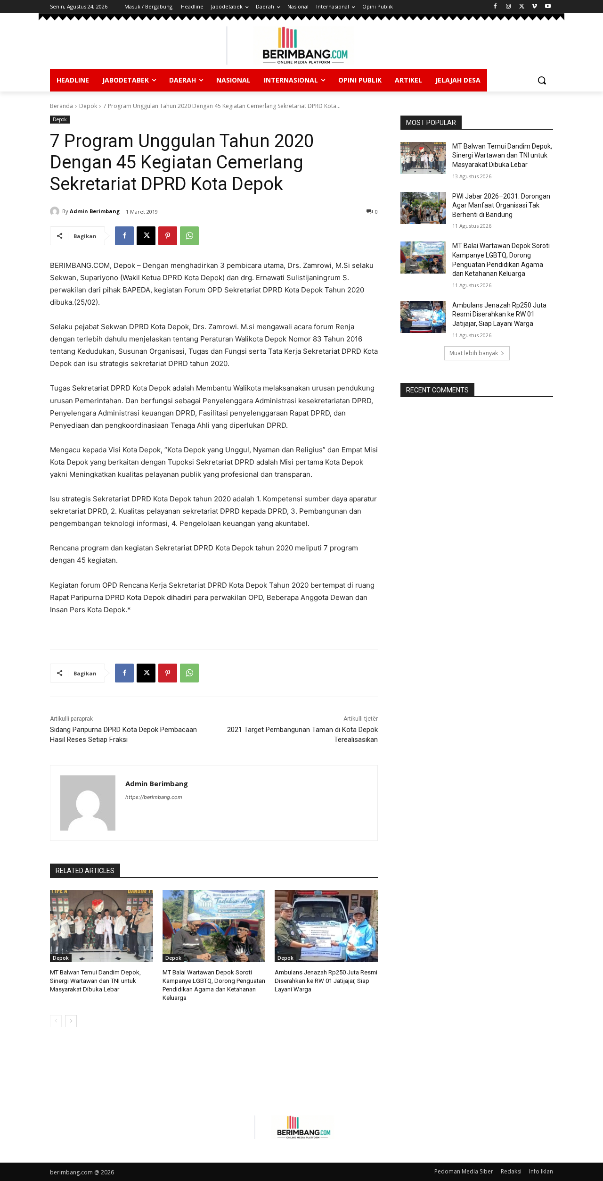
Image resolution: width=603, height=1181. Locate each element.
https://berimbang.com (153, 797)
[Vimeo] (534, 6)
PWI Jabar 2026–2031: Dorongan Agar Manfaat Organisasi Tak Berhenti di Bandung (501, 205)
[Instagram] (508, 6)
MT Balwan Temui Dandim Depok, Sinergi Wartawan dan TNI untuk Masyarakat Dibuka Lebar (95, 981)
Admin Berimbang (95, 211)
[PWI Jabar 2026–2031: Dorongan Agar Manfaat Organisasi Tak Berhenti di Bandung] (423, 208)
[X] (521, 6)
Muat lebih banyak (473, 353)
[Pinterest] (167, 235)
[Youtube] (547, 6)
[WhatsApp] (189, 235)
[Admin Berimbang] (56, 211)
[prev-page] (56, 1021)
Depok (88, 106)
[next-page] (71, 1021)
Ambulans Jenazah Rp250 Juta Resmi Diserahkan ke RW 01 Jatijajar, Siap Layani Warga (326, 981)
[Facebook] (495, 6)
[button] (541, 80)
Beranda (61, 106)
